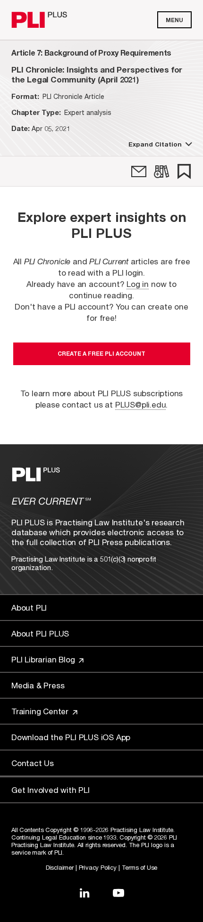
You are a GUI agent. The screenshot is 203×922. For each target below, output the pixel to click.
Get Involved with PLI (50, 790)
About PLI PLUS (40, 633)
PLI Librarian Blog (44, 659)
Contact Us (32, 763)
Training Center (41, 711)
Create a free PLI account (101, 353)
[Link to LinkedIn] (84, 892)
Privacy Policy (98, 867)
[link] (138, 171)
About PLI (29, 607)
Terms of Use (140, 867)
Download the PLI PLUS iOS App (70, 737)
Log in (138, 284)
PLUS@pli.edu (140, 404)
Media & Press (37, 685)
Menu (174, 20)
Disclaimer (60, 867)
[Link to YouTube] (118, 892)
